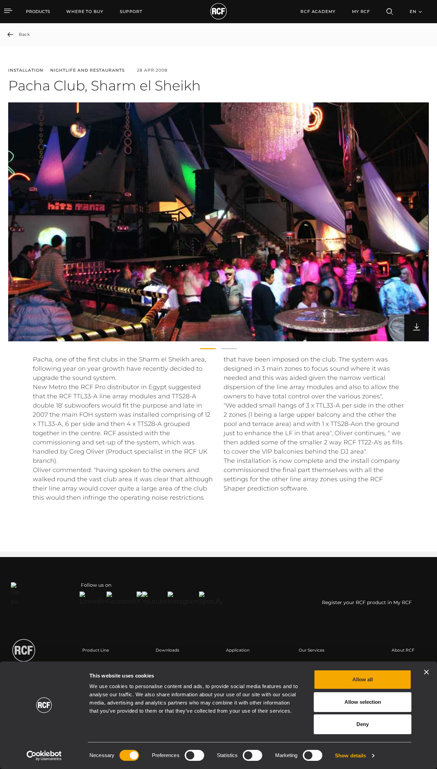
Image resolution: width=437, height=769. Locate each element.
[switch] (194, 755)
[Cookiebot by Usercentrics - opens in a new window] (44, 756)
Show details (350, 755)
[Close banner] (426, 672)
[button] (208, 348)
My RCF (361, 11)
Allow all (362, 679)
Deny (362, 724)
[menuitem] (85, 12)
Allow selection (362, 702)
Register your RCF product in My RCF (367, 602)
